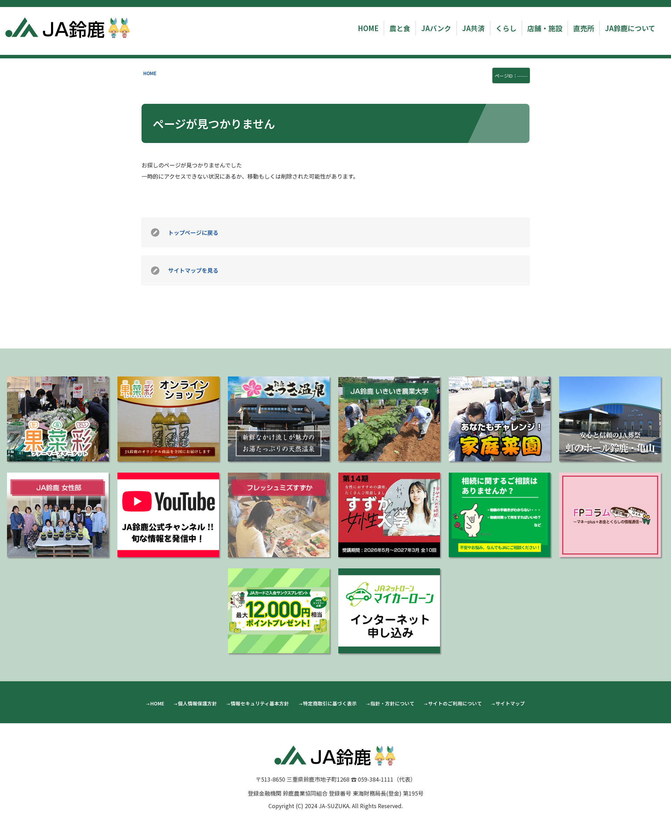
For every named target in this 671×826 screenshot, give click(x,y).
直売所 (583, 28)
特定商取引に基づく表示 (330, 703)
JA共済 (473, 28)
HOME (368, 28)
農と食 (399, 28)
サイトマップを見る (193, 270)
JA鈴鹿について (630, 28)
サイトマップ (510, 703)
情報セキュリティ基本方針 (260, 703)
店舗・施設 (544, 28)
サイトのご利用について (455, 703)
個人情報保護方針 (197, 703)
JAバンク (436, 28)
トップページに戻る (193, 232)
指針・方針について (392, 703)
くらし (506, 28)
